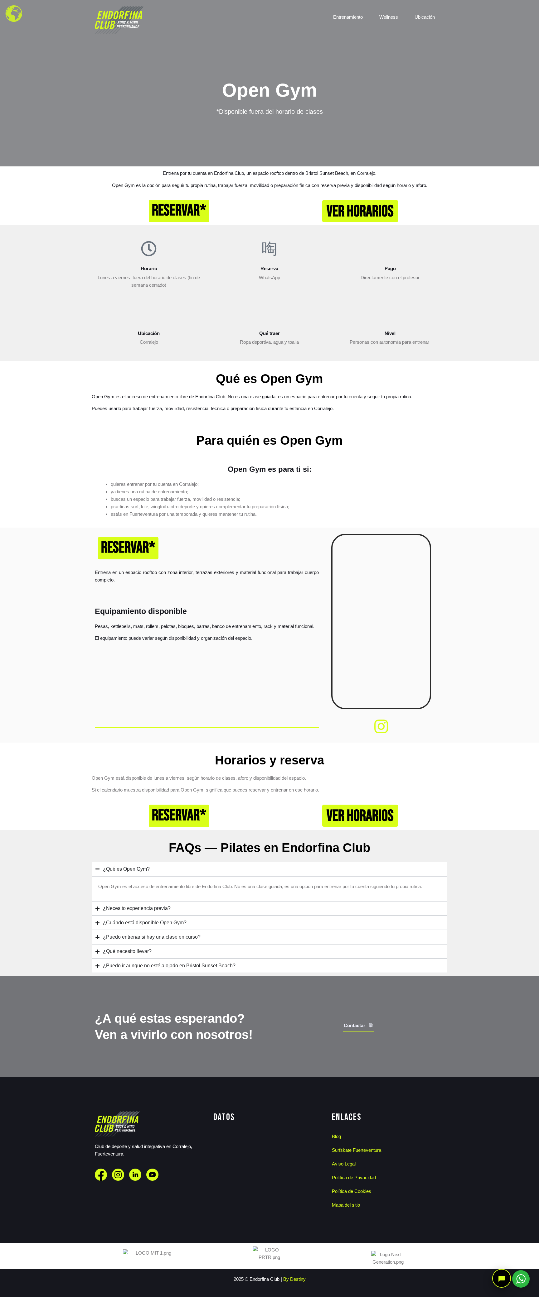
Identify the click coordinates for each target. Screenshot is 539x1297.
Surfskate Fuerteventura (356, 1150)
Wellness (388, 18)
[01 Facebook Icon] (101, 1175)
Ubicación (425, 18)
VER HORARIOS (360, 211)
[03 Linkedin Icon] (135, 1175)
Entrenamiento (348, 18)
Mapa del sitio (346, 1205)
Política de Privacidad (354, 1177)
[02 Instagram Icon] (118, 1175)
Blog (336, 1136)
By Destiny (294, 1279)
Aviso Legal (344, 1163)
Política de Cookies (351, 1191)
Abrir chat (501, 1278)
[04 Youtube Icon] (152, 1175)
